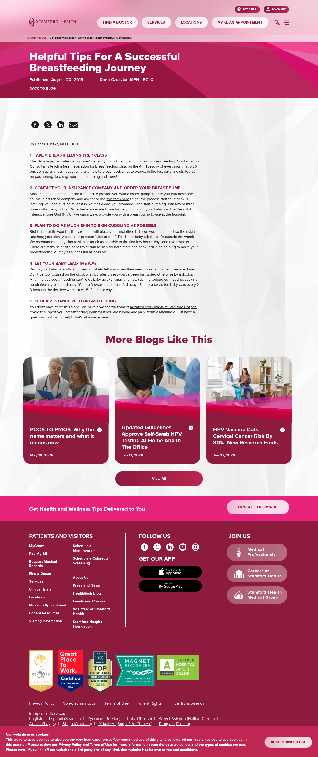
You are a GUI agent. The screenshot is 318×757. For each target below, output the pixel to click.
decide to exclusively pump (115, 209)
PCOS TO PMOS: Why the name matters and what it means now (62, 436)
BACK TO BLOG (42, 88)
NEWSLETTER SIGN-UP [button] (257, 507)
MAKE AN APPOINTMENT (239, 22)
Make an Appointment (47, 605)
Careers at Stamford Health (264, 573)
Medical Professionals (261, 552)
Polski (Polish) (139, 718)
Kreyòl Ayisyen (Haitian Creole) (187, 718)
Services (36, 581)
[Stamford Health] (52, 22)
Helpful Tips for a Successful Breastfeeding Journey (91, 38)
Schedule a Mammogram (84, 548)
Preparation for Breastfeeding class (98, 166)
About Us (80, 577)
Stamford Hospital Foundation (88, 624)
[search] (277, 23)
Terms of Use (117, 703)
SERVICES (156, 22)
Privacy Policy (41, 703)
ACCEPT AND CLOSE (288, 742)
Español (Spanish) (65, 718)
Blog (42, 38)
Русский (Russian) (103, 718)
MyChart (279, 9)
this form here (118, 199)
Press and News (86, 585)
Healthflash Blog (87, 593)
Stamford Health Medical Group (264, 595)
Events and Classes (89, 601)
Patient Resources (44, 613)
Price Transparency (187, 703)
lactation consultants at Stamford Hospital (163, 307)
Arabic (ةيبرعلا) (42, 723)
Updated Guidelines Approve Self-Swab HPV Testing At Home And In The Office (152, 437)
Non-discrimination (79, 703)
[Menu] (286, 23)
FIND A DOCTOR (117, 22)
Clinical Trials (40, 589)
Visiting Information (45, 621)
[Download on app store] (170, 572)
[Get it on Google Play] (170, 586)
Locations (37, 597)
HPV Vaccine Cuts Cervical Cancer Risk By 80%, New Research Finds (245, 436)
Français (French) (174, 723)
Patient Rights (149, 703)
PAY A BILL (250, 9)
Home (31, 38)
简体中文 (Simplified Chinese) (125, 723)
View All (159, 478)
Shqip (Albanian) (77, 723)
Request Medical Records (43, 564)
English (35, 718)
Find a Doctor (40, 573)
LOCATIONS (191, 22)
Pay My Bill (38, 553)
